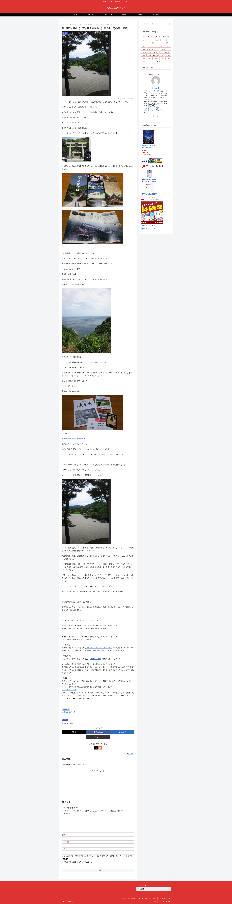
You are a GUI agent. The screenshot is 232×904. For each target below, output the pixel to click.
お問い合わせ (153, 898)
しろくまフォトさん (69, 690)
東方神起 (144, 898)
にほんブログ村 (67, 712)
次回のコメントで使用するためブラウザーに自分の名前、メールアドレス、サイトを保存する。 (99, 856)
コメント (66, 814)
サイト (64, 849)
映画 (139, 898)
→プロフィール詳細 (151, 108)
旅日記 (65, 720)
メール (65, 842)
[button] (98, 737)
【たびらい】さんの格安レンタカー (99, 648)
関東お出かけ (132, 898)
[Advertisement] (98, 785)
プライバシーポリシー (165, 898)
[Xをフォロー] (96, 748)
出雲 (65, 723)
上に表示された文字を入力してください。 (77, 862)
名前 (64, 835)
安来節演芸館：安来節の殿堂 (72, 439)
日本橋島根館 (96, 659)
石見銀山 (71, 723)
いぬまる (156, 88)
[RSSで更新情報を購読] (100, 748)
